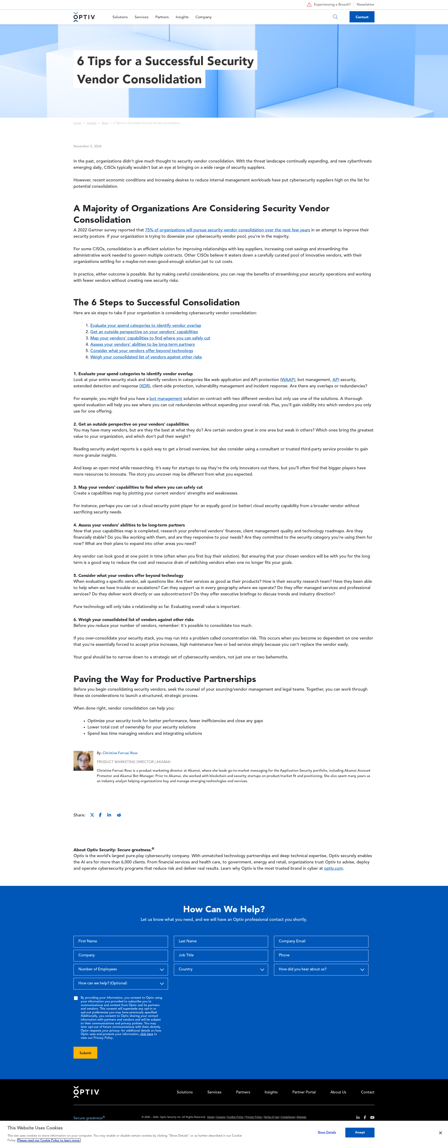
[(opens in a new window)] (356, 1118)
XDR (144, 386)
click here (146, 1034)
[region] (224, 1133)
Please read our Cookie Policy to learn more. (49, 1140)
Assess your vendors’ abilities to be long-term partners (142, 345)
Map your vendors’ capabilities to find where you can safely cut (150, 338)
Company (204, 17)
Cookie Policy (235, 1117)
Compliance (288, 1117)
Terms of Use (271, 1117)
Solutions (120, 17)
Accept (360, 1132)
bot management (166, 399)
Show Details (327, 1132)
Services (141, 17)
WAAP (287, 380)
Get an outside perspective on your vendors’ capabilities (144, 332)
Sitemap (301, 1117)
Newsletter (365, 5)
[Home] (84, 17)
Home (77, 123)
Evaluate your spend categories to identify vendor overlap (145, 326)
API (335, 380)
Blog (105, 123)
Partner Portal (304, 1092)
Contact (362, 17)
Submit (85, 1053)
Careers (220, 1117)
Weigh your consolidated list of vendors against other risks (146, 357)
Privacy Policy (253, 1117)
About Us (338, 1092)
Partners (162, 17)
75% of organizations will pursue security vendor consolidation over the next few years (227, 230)
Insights (182, 17)
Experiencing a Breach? (332, 5)
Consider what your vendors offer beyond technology (141, 351)
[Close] (440, 1133)
